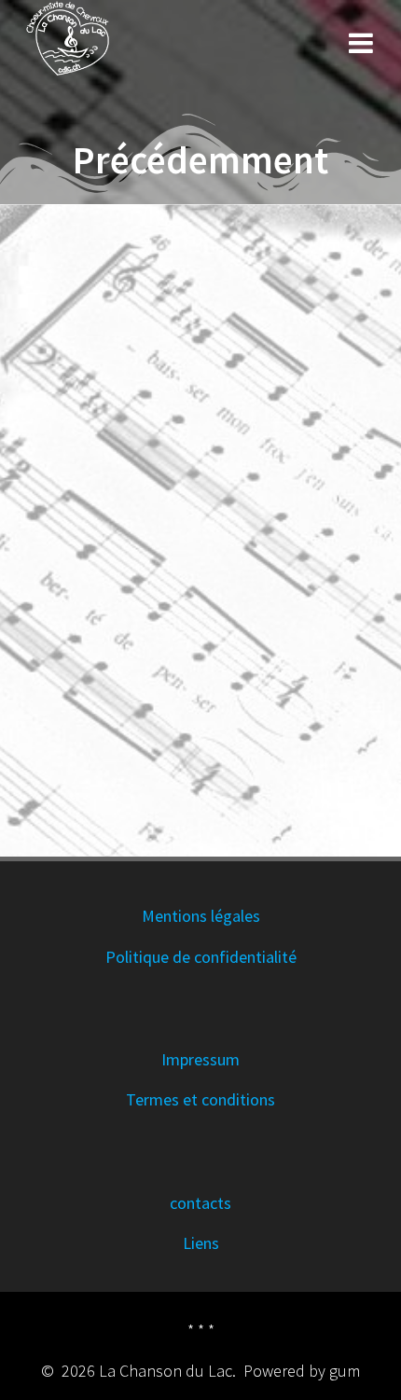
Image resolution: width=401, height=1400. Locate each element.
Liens (201, 1243)
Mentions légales (201, 915)
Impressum (200, 1059)
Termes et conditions (200, 1099)
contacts (200, 1203)
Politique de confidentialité (201, 957)
